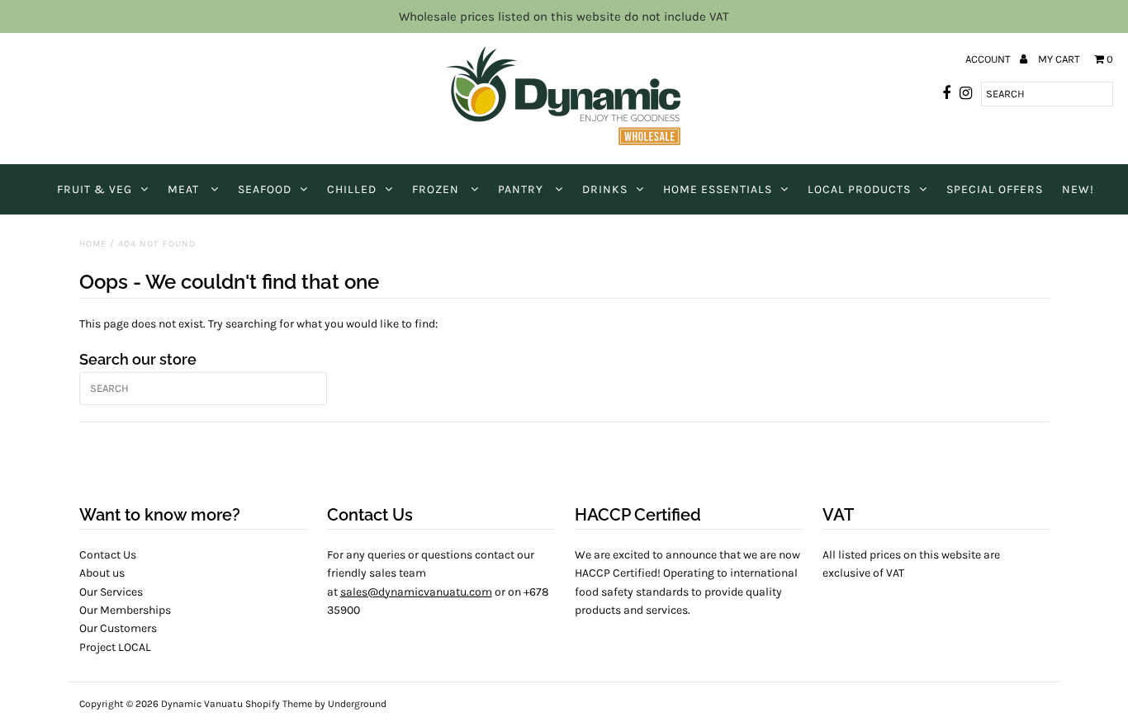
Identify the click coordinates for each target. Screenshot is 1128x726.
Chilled (352, 189)
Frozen (437, 189)
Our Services (111, 592)
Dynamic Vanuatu (202, 704)
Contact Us (107, 555)
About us (102, 573)
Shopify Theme (278, 704)
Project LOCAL (115, 647)
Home (93, 243)
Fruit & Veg (94, 189)
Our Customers (118, 628)
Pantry (522, 189)
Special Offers (994, 189)
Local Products (859, 189)
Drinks (605, 189)
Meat (185, 189)
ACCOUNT (989, 59)
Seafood (264, 189)
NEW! (1078, 189)
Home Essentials (717, 189)
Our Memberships (125, 610)
